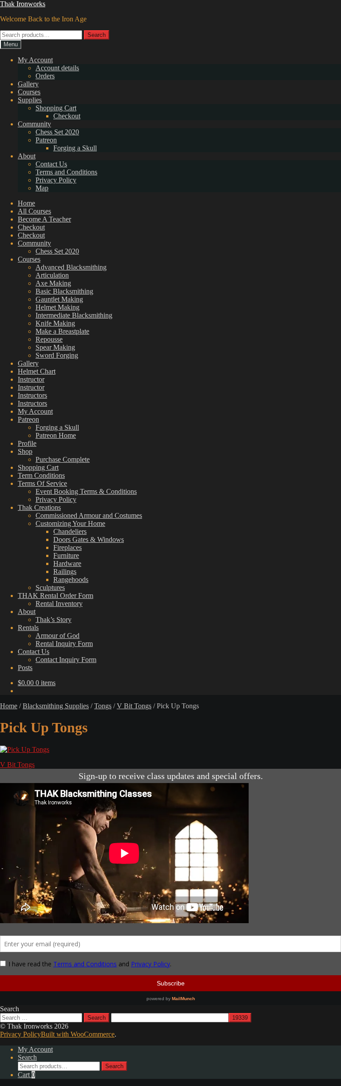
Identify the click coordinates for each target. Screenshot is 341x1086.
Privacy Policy (56, 180)
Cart (26, 1074)
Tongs (102, 706)
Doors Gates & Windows (88, 539)
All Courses (34, 211)
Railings (64, 571)
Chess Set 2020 (57, 132)
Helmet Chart (37, 371)
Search (96, 35)
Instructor (31, 379)
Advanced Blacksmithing (71, 267)
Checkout (66, 116)
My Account (35, 60)
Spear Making (55, 347)
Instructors (32, 395)
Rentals (28, 627)
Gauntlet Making (59, 299)
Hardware (67, 563)
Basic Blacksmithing (64, 291)
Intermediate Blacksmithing (74, 315)
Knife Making (55, 323)
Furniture (66, 555)
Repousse (49, 339)
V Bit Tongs (134, 706)
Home (26, 203)
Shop (25, 451)
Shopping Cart (56, 108)
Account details (57, 68)
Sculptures (50, 587)
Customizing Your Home (70, 523)
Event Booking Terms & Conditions (86, 491)
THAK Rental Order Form (55, 595)
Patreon (46, 140)
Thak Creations (39, 507)
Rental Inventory (59, 603)
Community (34, 124)
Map (42, 188)
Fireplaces (67, 547)
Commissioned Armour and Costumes (89, 515)
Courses (29, 92)
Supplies (30, 100)
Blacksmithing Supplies (56, 706)
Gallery (28, 84)
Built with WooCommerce (78, 1034)
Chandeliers (70, 531)
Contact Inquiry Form (66, 659)
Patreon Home (56, 435)
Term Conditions (41, 475)
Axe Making (53, 283)
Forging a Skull (75, 148)
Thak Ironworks (22, 4)
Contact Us (51, 164)
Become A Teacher (44, 219)
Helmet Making (57, 307)
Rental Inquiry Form (64, 643)
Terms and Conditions (66, 172)
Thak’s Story (53, 619)
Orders (45, 76)
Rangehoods (70, 579)
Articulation (52, 275)
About (27, 156)
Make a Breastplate (62, 331)
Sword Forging (57, 355)
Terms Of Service (42, 483)
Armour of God (57, 635)
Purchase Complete (63, 459)
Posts (25, 667)
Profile (27, 443)
